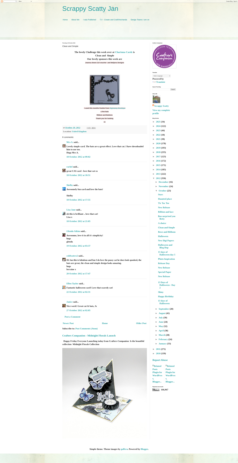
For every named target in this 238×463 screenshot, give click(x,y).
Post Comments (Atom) (86, 328)
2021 (158, 139)
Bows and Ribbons (167, 232)
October (163, 190)
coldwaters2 (72, 256)
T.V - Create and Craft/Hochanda (113, 20)
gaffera (124, 449)
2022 (158, 135)
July (161, 317)
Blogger (144, 449)
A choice (162, 223)
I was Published (89, 20)
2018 (158, 152)
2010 (158, 353)
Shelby (69, 185)
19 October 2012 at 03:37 (78, 246)
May (161, 326)
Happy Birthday (166, 296)
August (162, 313)
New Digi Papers (166, 240)
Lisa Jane (71, 210)
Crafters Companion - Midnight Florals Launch (89, 335)
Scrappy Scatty (161, 106)
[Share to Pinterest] (95, 128)
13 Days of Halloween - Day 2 (166, 285)
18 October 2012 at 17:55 (78, 200)
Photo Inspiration (166, 259)
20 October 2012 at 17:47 (78, 273)
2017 (158, 156)
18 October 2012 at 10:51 (78, 175)
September (164, 309)
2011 (158, 349)
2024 (158, 126)
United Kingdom (79, 131)
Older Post (141, 323)
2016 (158, 161)
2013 (158, 174)
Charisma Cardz (123, 52)
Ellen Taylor (72, 283)
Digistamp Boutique (117, 108)
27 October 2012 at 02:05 (78, 310)
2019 (158, 148)
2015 (158, 165)
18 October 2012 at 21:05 (78, 221)
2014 (158, 169)
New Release (164, 207)
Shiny (160, 292)
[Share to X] (91, 128)
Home (65, 20)
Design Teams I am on (140, 20)
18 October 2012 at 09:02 (78, 157)
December (164, 182)
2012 (158, 178)
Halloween (163, 236)
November (164, 186)
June (161, 322)
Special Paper (164, 272)
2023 (158, 130)
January (163, 343)
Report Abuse (160, 360)
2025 (158, 122)
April (161, 330)
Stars (160, 194)
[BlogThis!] (89, 128)
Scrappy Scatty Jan (90, 8)
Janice (69, 302)
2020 (158, 143)
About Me (75, 20)
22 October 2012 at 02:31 (78, 292)
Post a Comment (72, 317)
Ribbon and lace (165, 212)
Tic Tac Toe (163, 203)
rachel (69, 167)
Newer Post (68, 323)
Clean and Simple (166, 227)
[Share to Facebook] (93, 128)
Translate (160, 82)
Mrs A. (69, 142)
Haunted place (165, 199)
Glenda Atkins (73, 231)
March (162, 335)
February (163, 339)
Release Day (164, 263)
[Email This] (88, 128)
